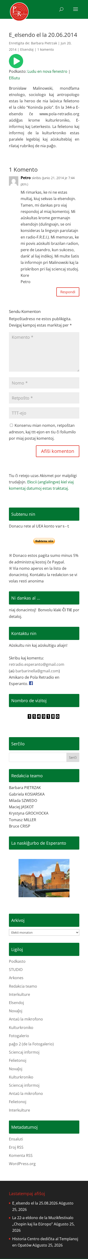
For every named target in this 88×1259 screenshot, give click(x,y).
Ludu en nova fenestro (47, 71)
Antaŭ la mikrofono (26, 1019)
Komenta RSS (21, 1155)
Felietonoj (17, 1060)
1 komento (45, 49)
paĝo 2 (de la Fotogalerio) (31, 1044)
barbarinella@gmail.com (37, 671)
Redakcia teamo (23, 986)
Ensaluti (16, 1139)
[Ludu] (16, 65)
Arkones (16, 977)
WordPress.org (22, 1163)
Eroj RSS (16, 1147)
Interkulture (19, 994)
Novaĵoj (15, 1010)
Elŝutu (14, 78)
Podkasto (17, 961)
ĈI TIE (67, 609)
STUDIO (16, 969)
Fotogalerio (19, 1035)
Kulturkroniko (21, 1027)
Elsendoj (27, 49)
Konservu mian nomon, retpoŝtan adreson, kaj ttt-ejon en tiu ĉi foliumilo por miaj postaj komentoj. (42, 432)
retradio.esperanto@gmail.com (36, 664)
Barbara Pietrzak (44, 43)
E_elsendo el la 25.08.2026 (35, 1203)
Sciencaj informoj (24, 1052)
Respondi (67, 291)
